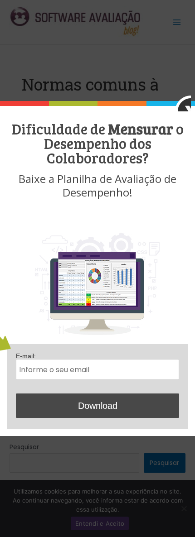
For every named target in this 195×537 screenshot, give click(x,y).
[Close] (183, 103)
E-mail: (26, 356)
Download (97, 406)
